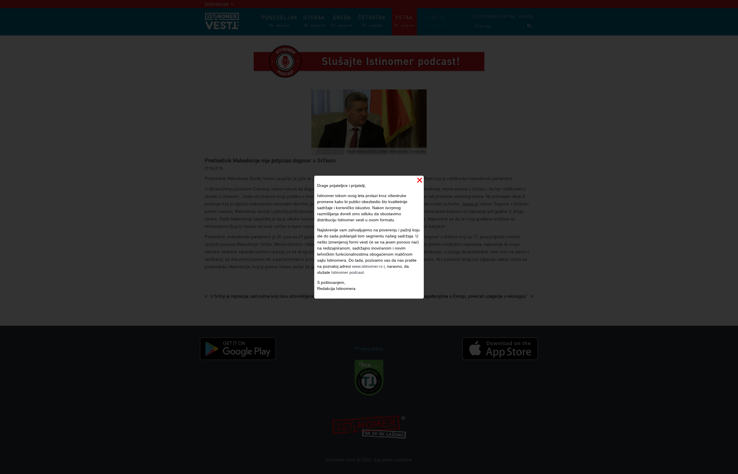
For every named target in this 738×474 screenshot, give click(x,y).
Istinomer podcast (347, 272)
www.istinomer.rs (367, 266)
